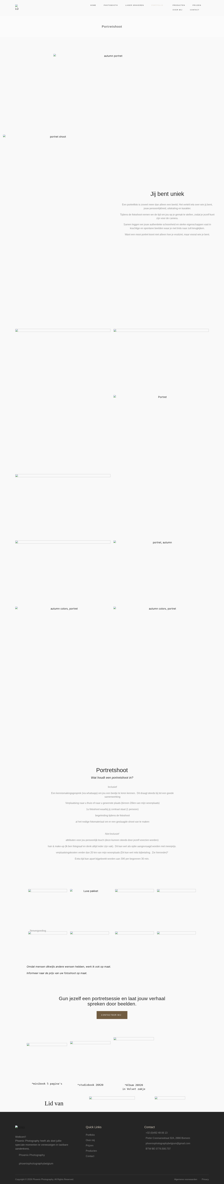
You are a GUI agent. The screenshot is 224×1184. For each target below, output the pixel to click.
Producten (179, 5)
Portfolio (157, 5)
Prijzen (197, 5)
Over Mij (177, 10)
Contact (194, 10)
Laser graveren (134, 5)
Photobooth (111, 5)
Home (93, 5)
